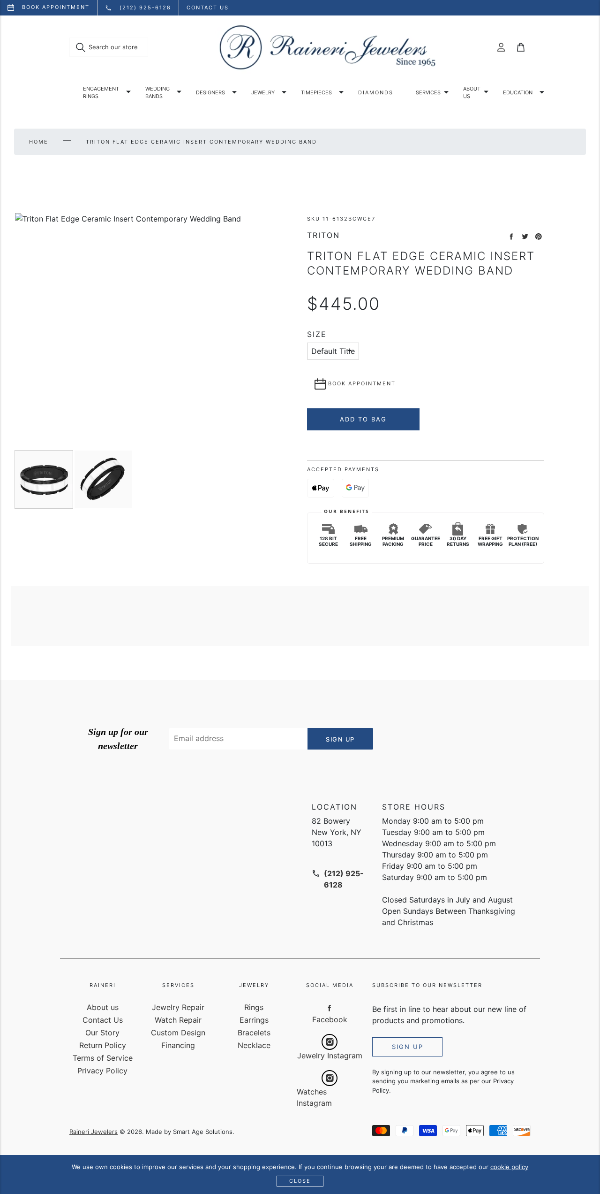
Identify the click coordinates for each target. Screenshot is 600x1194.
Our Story (102, 1032)
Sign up (407, 1046)
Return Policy (102, 1045)
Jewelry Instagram (329, 1055)
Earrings (254, 1020)
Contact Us (102, 1020)
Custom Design (178, 1032)
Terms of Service (103, 1058)
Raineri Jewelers (93, 1131)
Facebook (329, 1019)
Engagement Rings (101, 92)
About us (471, 92)
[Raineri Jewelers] (327, 47)
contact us (208, 7)
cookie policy (509, 1167)
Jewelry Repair (178, 1007)
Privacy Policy (102, 1070)
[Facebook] (329, 1008)
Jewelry (263, 92)
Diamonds (375, 92)
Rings (253, 1007)
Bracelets (254, 1032)
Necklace (254, 1045)
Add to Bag (363, 419)
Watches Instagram (314, 1097)
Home (38, 141)
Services (428, 92)
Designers (210, 92)
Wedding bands (157, 92)
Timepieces (316, 92)
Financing (178, 1045)
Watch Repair (178, 1020)
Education (517, 92)
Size (317, 334)
